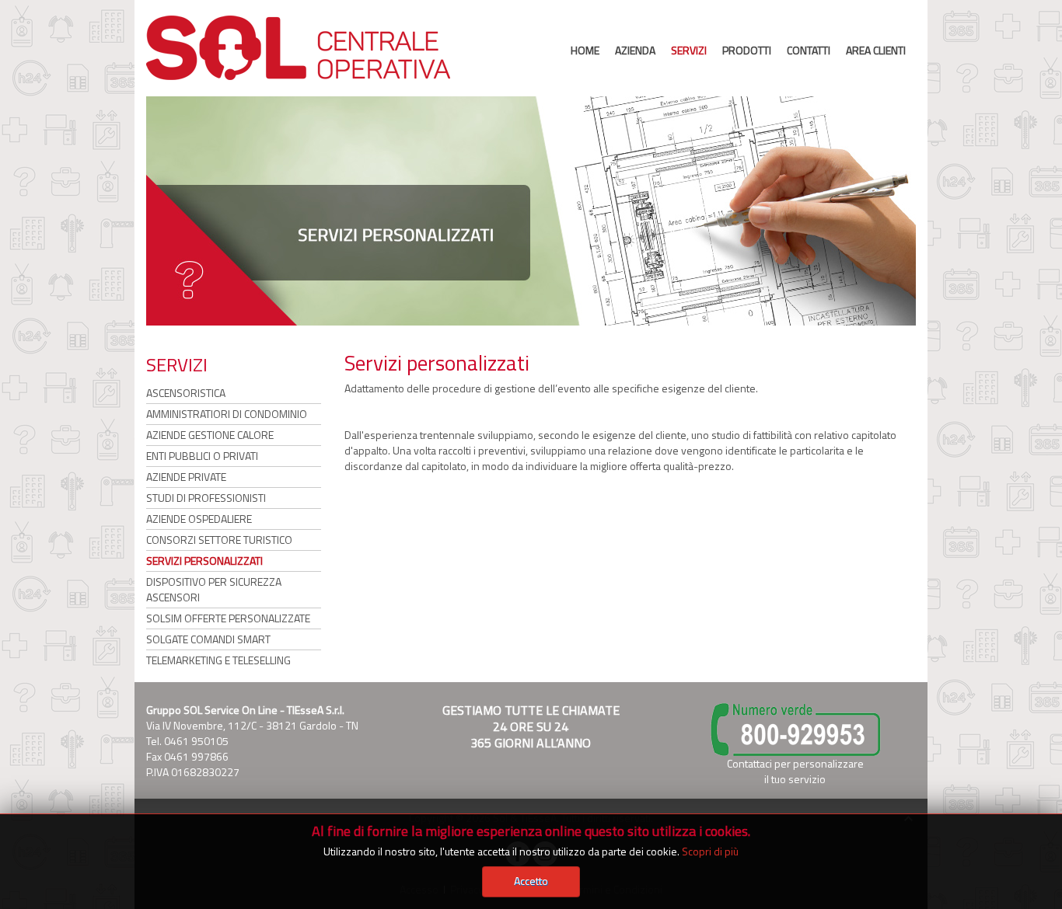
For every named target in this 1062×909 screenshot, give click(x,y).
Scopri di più (710, 851)
